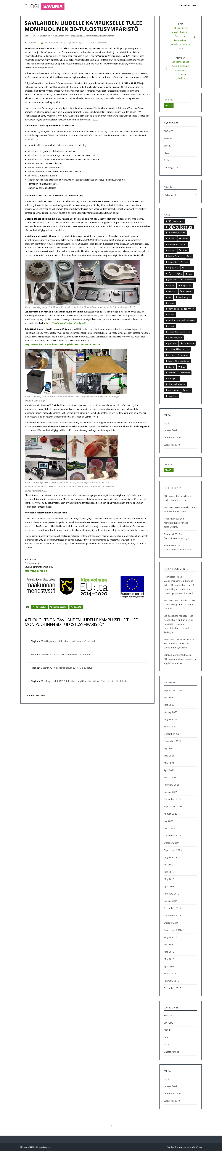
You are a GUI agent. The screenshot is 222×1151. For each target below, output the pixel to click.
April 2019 (169, 886)
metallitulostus (60, 607)
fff (190, 256)
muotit (171, 326)
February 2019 (171, 893)
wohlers (173, 396)
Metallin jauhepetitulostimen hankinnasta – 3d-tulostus (69, 641)
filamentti (172, 262)
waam (188, 390)
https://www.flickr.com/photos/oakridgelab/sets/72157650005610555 (62, 344)
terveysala (173, 378)
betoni (185, 238)
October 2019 (171, 842)
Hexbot (171, 285)
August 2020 (170, 813)
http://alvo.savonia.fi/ (36, 570)
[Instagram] (111, 1126)
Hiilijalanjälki (186, 285)
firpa (186, 262)
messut (171, 303)
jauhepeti (172, 291)
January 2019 (170, 900)
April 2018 (169, 966)
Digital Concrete (175, 256)
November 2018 (172, 915)
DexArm (171, 250)
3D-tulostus (41, 607)
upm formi (173, 389)
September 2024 (173, 690)
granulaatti (172, 280)
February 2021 (171, 784)
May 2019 (169, 879)
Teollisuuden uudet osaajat (179, 373)
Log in (167, 422)
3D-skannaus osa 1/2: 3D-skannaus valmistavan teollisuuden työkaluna (180, 643)
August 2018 (170, 937)
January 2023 (170, 712)
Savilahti (78, 607)
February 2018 (171, 980)
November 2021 (172, 741)
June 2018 (169, 951)
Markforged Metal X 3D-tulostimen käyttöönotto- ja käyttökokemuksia (180, 658)
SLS (183, 366)
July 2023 (168, 697)
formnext (175, 273)
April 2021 (169, 770)
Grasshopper (189, 280)
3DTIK (167, 145)
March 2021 (170, 777)
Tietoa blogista (189, 5)
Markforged (184, 297)
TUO (166, 160)
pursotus (172, 343)
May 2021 (169, 762)
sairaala (184, 355)
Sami (166, 654)
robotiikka (189, 343)
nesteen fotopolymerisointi (179, 332)
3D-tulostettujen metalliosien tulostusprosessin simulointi (179, 589)
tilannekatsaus (176, 384)
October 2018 (171, 922)
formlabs (188, 268)
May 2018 (169, 958)
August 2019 (170, 857)
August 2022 (170, 719)
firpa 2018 (173, 267)
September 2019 (173, 850)
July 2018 (168, 944)
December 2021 (172, 733)
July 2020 (168, 820)
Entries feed (170, 430)
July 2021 (168, 748)
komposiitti (187, 291)
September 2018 (173, 929)
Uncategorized (45, 36)
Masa (166, 639)
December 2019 (172, 835)
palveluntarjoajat (175, 338)
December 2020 (172, 799)
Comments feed (172, 437)
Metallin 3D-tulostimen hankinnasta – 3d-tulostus (66, 654)
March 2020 (170, 828)
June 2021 (169, 755)
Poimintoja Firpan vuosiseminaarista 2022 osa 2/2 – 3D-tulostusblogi (178, 580)
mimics (171, 315)
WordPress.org (172, 444)
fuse (190, 274)
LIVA (34, 36)
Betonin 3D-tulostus (177, 244)
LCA (169, 297)
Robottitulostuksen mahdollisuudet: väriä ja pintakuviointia (176, 522)
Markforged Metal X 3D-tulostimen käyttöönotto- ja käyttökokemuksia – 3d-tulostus (85, 680)
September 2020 (173, 806)
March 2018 (170, 973)
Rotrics (171, 355)
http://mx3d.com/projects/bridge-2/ (66, 323)
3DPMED (168, 131)
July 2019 (168, 864)
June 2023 (169, 704)
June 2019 (169, 871)
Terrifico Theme (174, 1147)
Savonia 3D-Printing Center (179, 361)
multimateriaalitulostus (181, 320)
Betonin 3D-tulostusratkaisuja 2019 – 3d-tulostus (66, 667)
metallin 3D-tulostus (181, 309)
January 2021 (170, 791)
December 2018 (172, 908)
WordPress (197, 1147)
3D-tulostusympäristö (176, 233)
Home (27, 36)
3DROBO (169, 138)
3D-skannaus (175, 221)
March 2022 (170, 726)
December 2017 (172, 988)
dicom (184, 250)
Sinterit (171, 367)
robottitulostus (178, 349)
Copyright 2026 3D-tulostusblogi (36, 1147)
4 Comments (101, 42)
